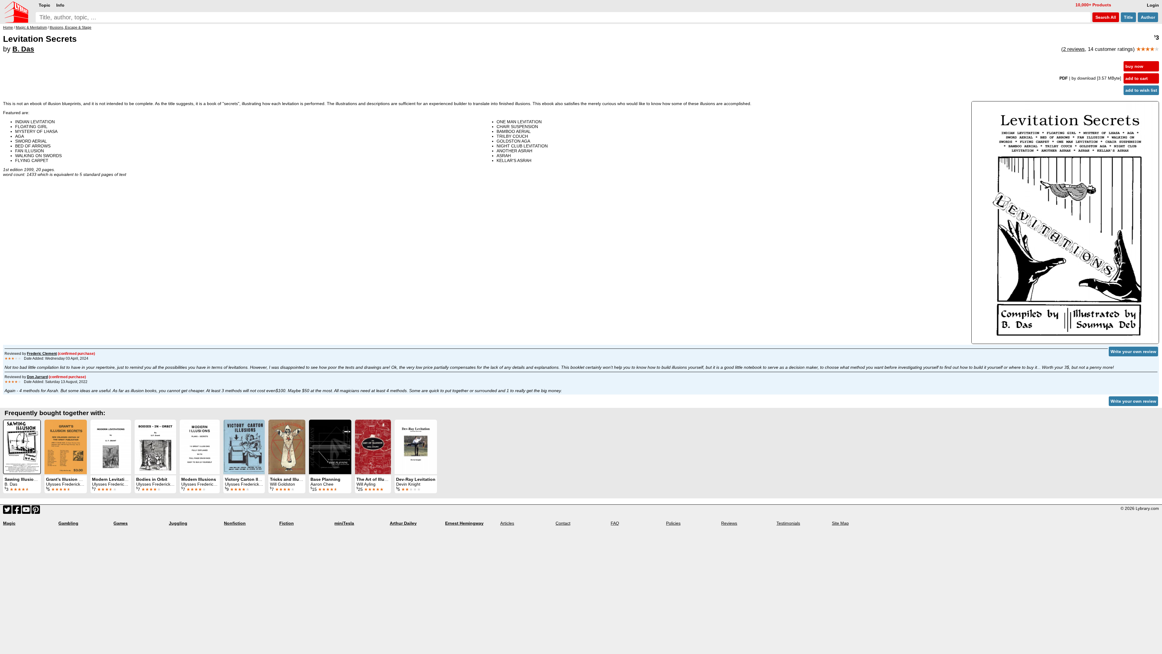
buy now (1134, 66)
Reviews (729, 523)
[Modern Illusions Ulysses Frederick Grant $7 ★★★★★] (200, 447)
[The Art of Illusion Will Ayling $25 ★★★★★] (373, 447)
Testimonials (788, 523)
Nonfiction (235, 523)
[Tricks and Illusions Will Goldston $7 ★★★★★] (286, 447)
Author (1148, 17)
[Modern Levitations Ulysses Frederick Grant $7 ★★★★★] (110, 447)
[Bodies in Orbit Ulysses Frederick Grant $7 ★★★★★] (155, 447)
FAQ (615, 523)
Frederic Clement (42, 354)
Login (1153, 5)
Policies (673, 523)
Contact (563, 523)
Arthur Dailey (403, 523)
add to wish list (1141, 90)
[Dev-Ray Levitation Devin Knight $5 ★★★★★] (416, 447)
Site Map (840, 523)
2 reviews (1074, 49)
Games (120, 523)
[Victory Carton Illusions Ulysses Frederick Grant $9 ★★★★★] (244, 447)
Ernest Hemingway (464, 523)
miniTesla (344, 523)
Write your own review (1133, 351)
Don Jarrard (37, 377)
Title (1128, 17)
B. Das (23, 49)
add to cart (1136, 78)
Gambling (68, 523)
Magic (9, 523)
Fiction (286, 523)
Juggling (178, 523)
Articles (507, 523)
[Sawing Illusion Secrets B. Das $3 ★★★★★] (22, 447)
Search (1105, 17)
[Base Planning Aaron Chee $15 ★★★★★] (330, 447)
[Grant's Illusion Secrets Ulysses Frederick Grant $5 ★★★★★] (65, 447)
